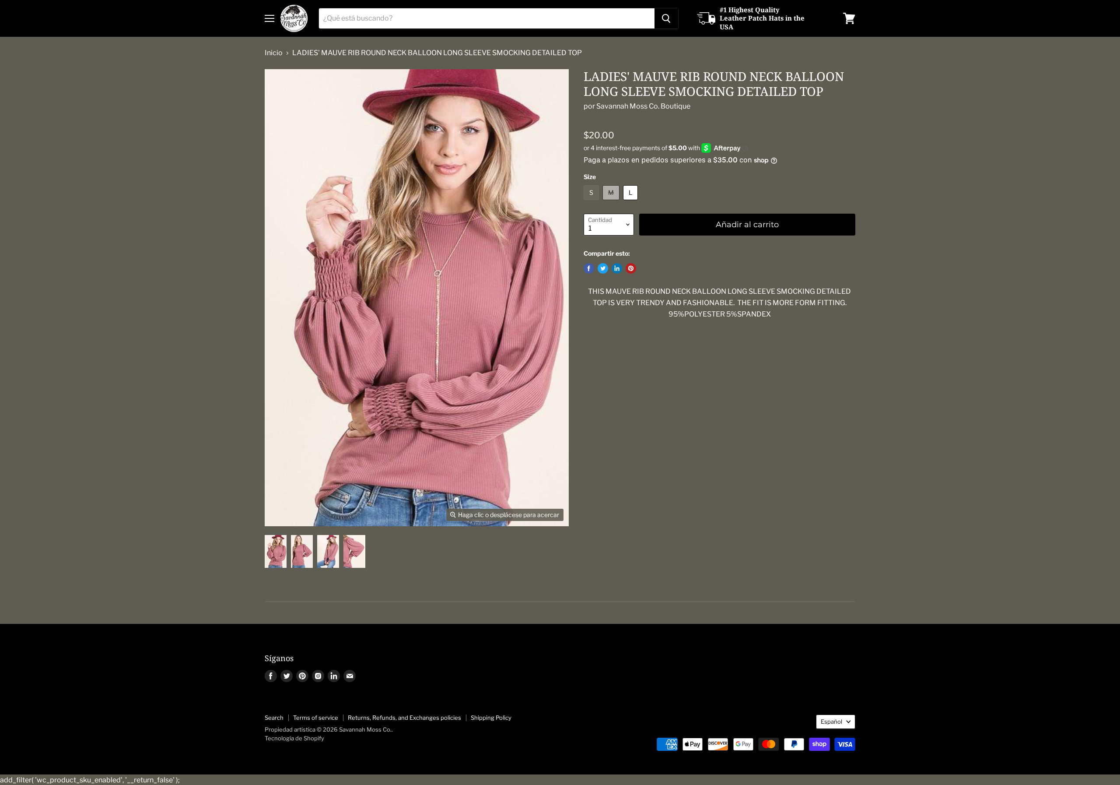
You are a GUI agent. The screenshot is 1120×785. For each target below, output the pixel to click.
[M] (612, 202)
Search (274, 717)
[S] (592, 202)
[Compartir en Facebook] (589, 268)
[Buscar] (666, 18)
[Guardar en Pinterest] (631, 268)
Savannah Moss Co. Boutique (643, 106)
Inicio (274, 53)
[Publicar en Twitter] (603, 268)
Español (831, 721)
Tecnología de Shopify (294, 738)
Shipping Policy (491, 717)
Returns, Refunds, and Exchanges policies (404, 717)
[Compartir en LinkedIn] (617, 268)
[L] (631, 202)
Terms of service (315, 717)
